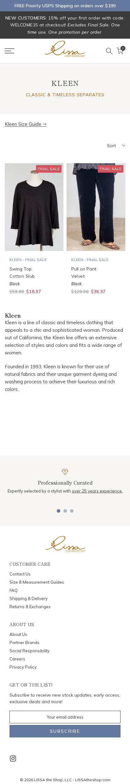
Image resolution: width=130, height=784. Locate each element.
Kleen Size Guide (23, 124)
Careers (17, 658)
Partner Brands (24, 642)
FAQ (13, 590)
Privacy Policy (23, 667)
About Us (18, 634)
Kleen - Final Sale (28, 259)
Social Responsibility (29, 650)
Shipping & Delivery (28, 598)
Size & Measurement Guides (36, 582)
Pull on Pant (83, 269)
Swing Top (20, 269)
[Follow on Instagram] (12, 758)
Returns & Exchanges (30, 606)
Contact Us (20, 573)
